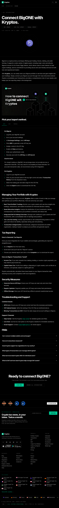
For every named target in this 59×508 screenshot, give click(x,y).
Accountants (48, 439)
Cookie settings (21, 501)
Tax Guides (4, 457)
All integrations (8, 12)
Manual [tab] (16, 124)
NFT (32, 439)
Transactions (34, 437)
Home (3, 6)
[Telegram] (13, 442)
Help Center (25, 319)
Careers (18, 457)
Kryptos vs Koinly (6, 463)
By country (4, 461)
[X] (3, 442)
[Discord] (17, 442)
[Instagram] (20, 442)
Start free (19, 385)
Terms (32, 457)
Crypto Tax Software (36, 443)
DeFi (32, 441)
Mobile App (48, 445)
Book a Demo (19, 459)
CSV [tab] (9, 124)
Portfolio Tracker (35, 435)
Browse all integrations (34, 385)
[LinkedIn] (6, 442)
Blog (3, 455)
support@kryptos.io (25, 324)
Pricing (32, 449)
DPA (32, 463)
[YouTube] (10, 442)
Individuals (47, 435)
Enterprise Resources (7, 465)
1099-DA (33, 447)
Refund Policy (34, 459)
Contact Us (18, 461)
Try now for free (52, 403)
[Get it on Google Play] (16, 446)
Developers (48, 441)
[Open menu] (56, 2)
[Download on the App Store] (6, 446)
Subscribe (53, 413)
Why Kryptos (19, 455)
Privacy (32, 455)
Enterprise (47, 437)
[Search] (53, 2)
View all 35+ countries (8, 491)
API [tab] (4, 124)
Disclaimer (33, 461)
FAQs (3, 467)
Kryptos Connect (49, 443)
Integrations (9, 6)
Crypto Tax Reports (35, 445)
